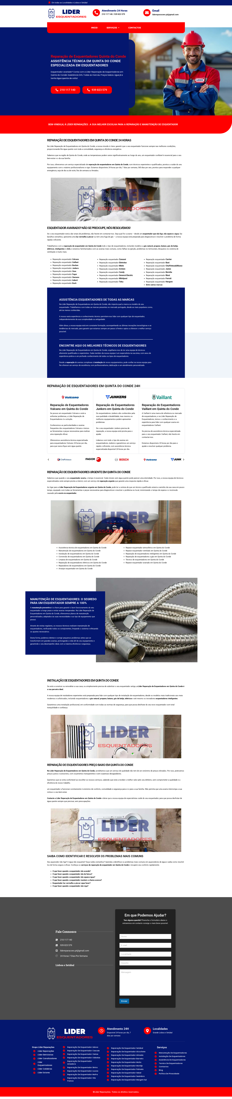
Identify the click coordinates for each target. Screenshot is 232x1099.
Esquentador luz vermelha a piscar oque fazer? (72, 883)
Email (155, 10)
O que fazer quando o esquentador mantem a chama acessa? (77, 880)
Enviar (124, 1001)
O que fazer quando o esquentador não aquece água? (74, 877)
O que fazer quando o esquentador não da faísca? (72, 874)
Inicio (94, 27)
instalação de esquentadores (133, 695)
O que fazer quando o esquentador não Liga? (70, 886)
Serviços (112, 27)
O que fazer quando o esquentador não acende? (72, 871)
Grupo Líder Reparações (43, 1047)
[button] (113, 27)
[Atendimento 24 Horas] (96, 12)
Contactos (134, 27)
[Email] (147, 12)
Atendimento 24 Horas (114, 10)
